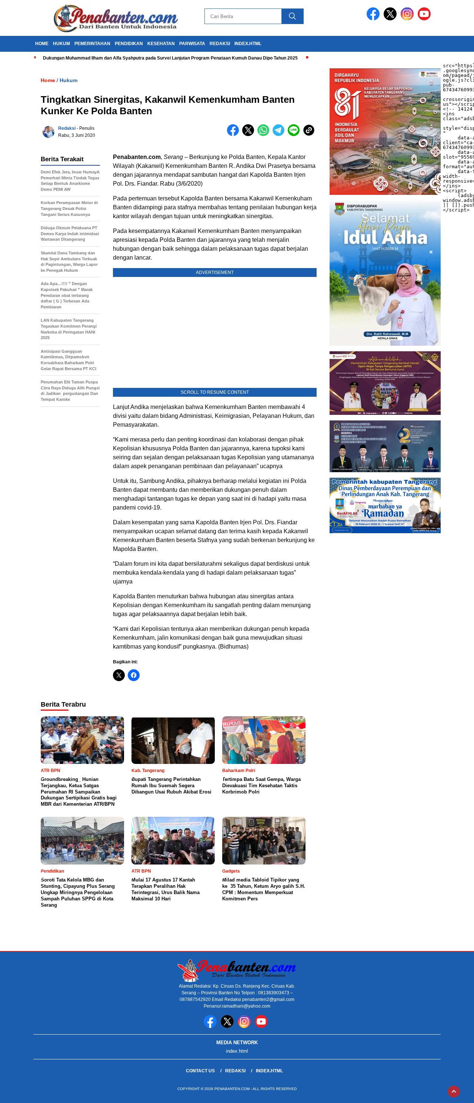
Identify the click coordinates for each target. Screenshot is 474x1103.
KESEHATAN (161, 43)
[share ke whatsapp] (265, 134)
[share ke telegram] (280, 134)
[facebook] (374, 18)
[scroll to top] (453, 1091)
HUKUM (61, 43)
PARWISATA (192, 43)
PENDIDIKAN (129, 43)
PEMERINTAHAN (92, 43)
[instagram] (408, 18)
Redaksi (67, 128)
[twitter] (391, 18)
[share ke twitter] (249, 134)
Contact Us (200, 1070)
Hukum (68, 80)
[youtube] (425, 18)
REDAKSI (220, 43)
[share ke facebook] (234, 134)
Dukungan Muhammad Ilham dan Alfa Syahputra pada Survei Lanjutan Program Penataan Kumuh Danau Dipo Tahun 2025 (170, 58)
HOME (42, 43)
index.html (247, 43)
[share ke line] (295, 134)
